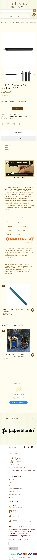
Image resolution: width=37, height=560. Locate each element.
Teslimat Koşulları (13, 491)
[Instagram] (32, 447)
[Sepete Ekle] (32, 310)
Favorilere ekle (6, 95)
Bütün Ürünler (14, 22)
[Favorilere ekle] (3, 286)
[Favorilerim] (18, 16)
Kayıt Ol (13, 548)
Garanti (7, 149)
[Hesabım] (11, 16)
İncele (19, 431)
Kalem (11, 118)
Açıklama (7, 145)
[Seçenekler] (32, 355)
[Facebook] (2, 124)
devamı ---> (8, 261)
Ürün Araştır (12, 497)
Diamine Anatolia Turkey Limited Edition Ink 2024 (14, 355)
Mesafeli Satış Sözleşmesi (16, 488)
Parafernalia (13, 114)
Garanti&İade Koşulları (15, 494)
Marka (7, 147)
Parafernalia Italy (22, 116)
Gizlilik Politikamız (13, 483)
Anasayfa (4, 22)
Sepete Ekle (17, 108)
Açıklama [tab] (18, 133)
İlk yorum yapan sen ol (18, 402)
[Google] (20, 124)
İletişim (10, 485)
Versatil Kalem (31, 116)
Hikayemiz (11, 480)
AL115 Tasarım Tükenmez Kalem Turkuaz (16, 310)
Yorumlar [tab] (18, 138)
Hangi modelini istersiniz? (8, 101)
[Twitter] (8, 124)
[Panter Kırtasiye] (18, 4)
